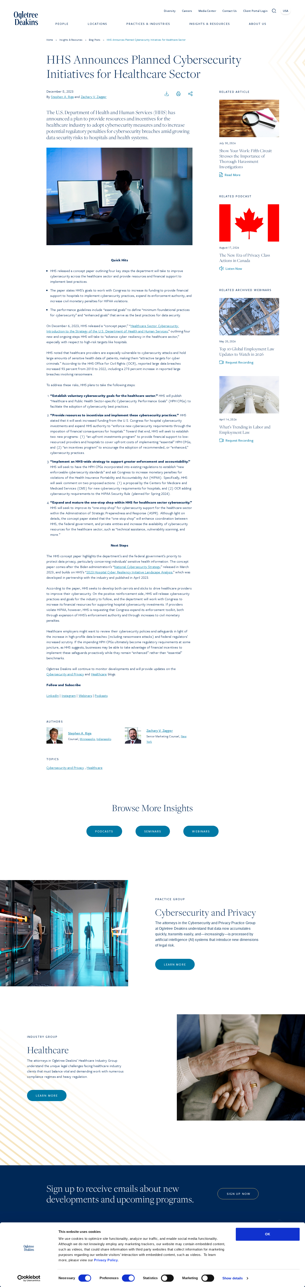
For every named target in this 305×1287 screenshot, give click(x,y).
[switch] (128, 1278)
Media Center (207, 11)
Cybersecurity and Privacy (65, 674)
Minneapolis (87, 739)
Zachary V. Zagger (94, 96)
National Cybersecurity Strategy (137, 566)
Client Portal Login (255, 11)
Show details (232, 1278)
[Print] (178, 93)
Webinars (85, 695)
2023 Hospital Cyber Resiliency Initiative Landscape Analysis (129, 572)
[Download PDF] (167, 93)
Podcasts (101, 695)
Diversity (170, 11)
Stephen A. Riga (62, 96)
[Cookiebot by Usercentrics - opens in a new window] (28, 1278)
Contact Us (229, 11)
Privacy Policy (106, 1260)
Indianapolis (103, 739)
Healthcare (99, 674)
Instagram (69, 695)
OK (267, 1234)
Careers (187, 11)
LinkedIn (52, 695)
